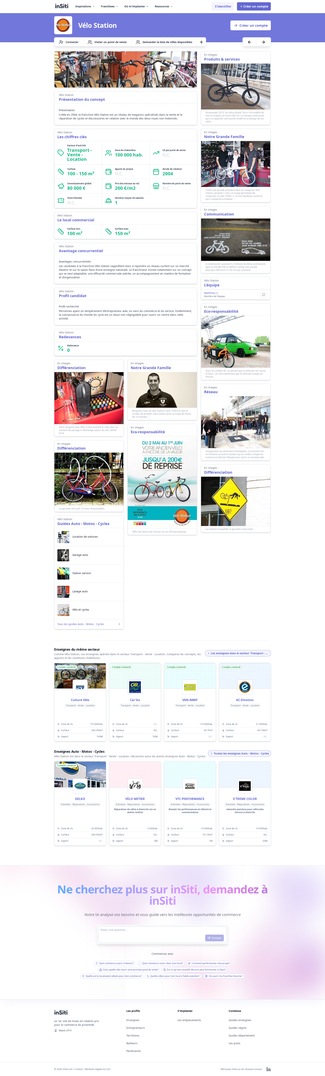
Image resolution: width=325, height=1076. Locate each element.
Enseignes (132, 1020)
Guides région (238, 1028)
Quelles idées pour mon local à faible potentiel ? (175, 976)
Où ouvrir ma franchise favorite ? (226, 976)
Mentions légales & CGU (97, 1069)
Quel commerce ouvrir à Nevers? (116, 963)
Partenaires (133, 1051)
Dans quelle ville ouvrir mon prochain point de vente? (130, 969)
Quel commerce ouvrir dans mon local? (162, 963)
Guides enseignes (240, 1020)
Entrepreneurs (135, 1028)
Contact (79, 1069)
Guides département (242, 1035)
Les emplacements (189, 1020)
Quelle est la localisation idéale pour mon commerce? (114, 976)
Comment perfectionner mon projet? (211, 963)
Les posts (234, 1043)
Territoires (132, 1035)
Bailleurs (131, 1043)
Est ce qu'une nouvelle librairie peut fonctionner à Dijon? (196, 969)
